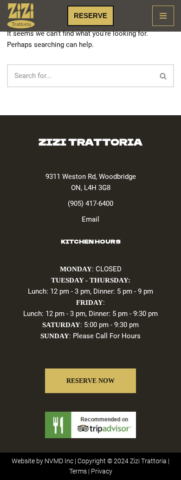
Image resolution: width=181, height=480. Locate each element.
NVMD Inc (59, 461)
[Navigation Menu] (163, 16)
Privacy (101, 471)
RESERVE (90, 16)
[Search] (163, 75)
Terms (78, 471)
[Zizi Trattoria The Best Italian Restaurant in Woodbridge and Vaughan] (21, 16)
